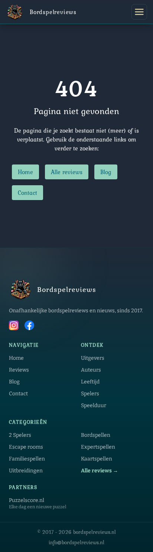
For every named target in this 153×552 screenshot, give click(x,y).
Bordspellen (95, 435)
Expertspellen (98, 447)
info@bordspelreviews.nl (76, 542)
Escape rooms (26, 447)
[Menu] (139, 12)
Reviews (19, 370)
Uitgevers (92, 358)
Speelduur (93, 405)
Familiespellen (27, 459)
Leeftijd (90, 382)
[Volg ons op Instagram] (14, 326)
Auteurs (91, 370)
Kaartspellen (96, 459)
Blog (105, 171)
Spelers (90, 393)
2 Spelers (20, 435)
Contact (27, 192)
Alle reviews (66, 171)
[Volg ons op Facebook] (29, 326)
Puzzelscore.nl (26, 500)
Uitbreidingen (26, 471)
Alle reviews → (99, 471)
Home (25, 171)
